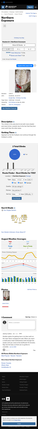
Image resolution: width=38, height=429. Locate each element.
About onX (4, 412)
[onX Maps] (6, 400)
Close (19, 424)
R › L (18, 49)
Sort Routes (13, 59)
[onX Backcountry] (7, 2)
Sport (21, 183)
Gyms (3, 382)
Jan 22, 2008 (13, 347)
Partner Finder (6, 384)
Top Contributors (6, 390)
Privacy (27, 426)
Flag (34, 350)
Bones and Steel (16, 55)
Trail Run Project (24, 384)
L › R (7, 49)
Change (28, 176)
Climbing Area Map (19, 38)
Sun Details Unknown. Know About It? (13, 232)
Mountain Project (24, 376)
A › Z (29, 49)
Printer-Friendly (6, 363)
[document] (19, 421)
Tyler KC (11, 104)
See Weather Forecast (9, 108)
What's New (5, 365)
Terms (22, 426)
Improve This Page (31, 13)
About (3, 376)
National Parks (23, 390)
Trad (14, 183)
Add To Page (32, 16)
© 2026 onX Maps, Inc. (14, 426)
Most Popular (5, 356)
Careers (4, 414)
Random (19, 356)
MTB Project (23, 379)
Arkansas (11, 12)
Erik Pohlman (12, 102)
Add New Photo (31, 289)
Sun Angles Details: (15, 216)
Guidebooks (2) (6, 367)
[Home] (9, 7)
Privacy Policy (17, 420)
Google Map (12, 98)
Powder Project (24, 387)
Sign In (30, 7)
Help (3, 379)
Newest (13, 356)
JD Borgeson (17, 104)
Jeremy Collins (7, 333)
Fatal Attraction (16, 53)
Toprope (28, 183)
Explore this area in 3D (25, 65)
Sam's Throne (18, 14)
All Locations (4, 12)
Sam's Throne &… (9, 14)
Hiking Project (23, 382)
